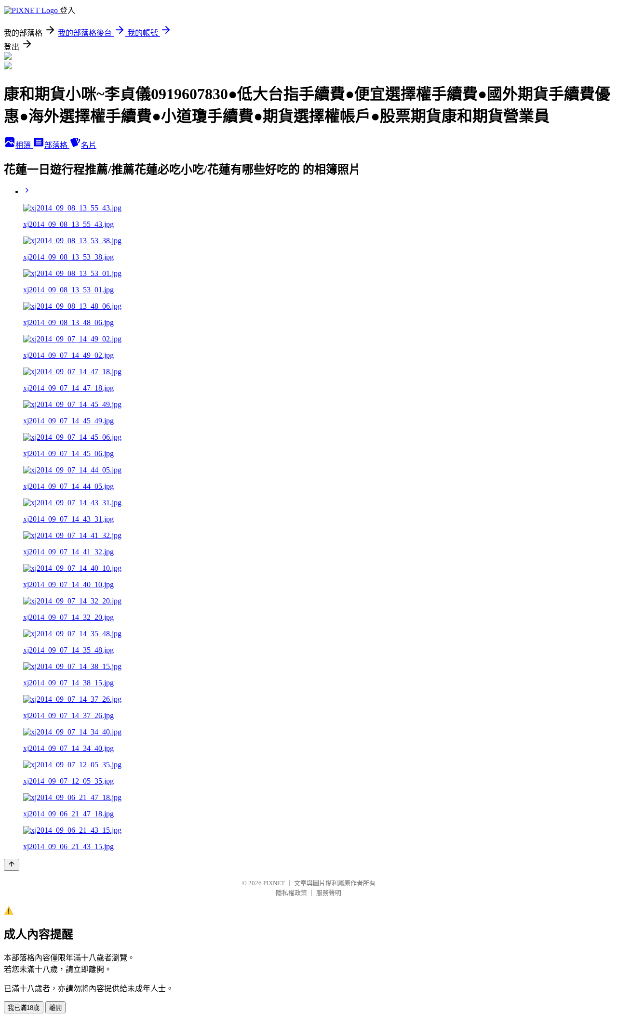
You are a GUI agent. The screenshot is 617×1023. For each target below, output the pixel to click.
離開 (55, 1007)
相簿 (24, 145)
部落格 (56, 145)
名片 (88, 145)
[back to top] (11, 865)
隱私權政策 (291, 892)
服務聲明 (328, 892)
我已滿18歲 (24, 1007)
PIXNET (274, 883)
